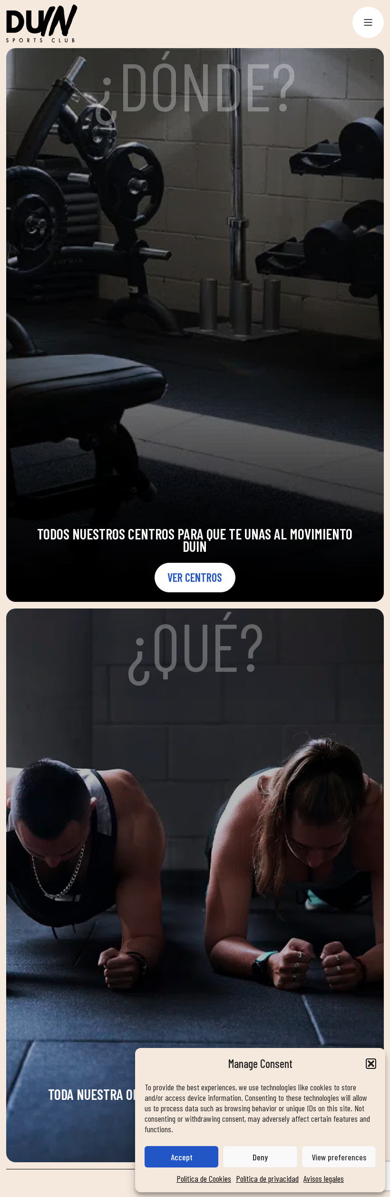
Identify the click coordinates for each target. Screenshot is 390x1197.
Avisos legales (323, 1178)
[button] (371, 1063)
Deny (260, 1157)
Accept (182, 1157)
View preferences (339, 1157)
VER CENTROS (194, 577)
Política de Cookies (203, 1178)
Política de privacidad (267, 1178)
